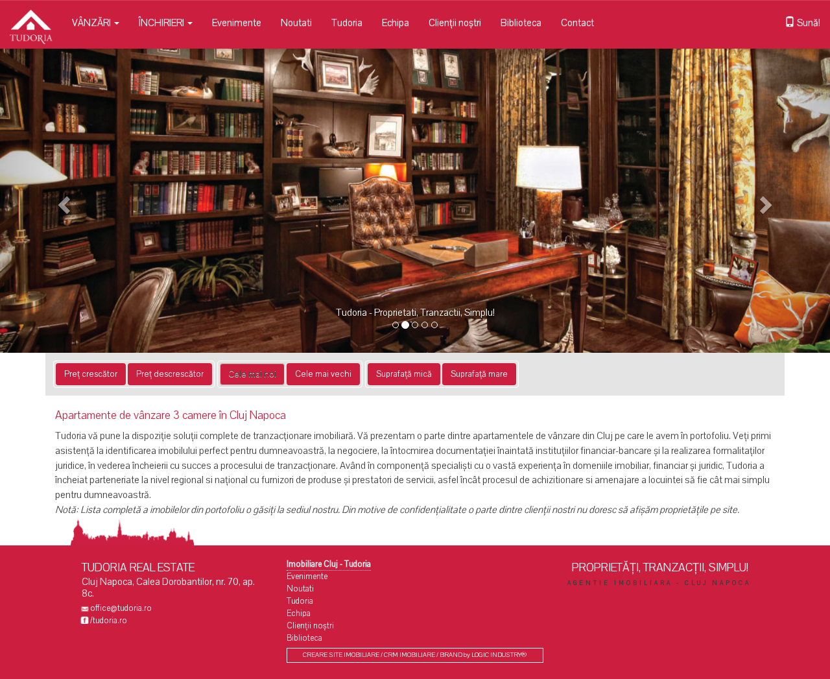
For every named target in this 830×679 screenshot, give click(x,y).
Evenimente (236, 22)
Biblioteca (521, 22)
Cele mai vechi (323, 374)
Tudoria (346, 22)
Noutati (296, 22)
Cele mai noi (252, 374)
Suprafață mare (479, 374)
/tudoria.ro (108, 620)
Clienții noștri (455, 22)
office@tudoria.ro (121, 608)
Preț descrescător (170, 374)
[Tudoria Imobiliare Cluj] (31, 16)
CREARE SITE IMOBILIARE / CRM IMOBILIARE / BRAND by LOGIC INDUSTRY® (415, 655)
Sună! (807, 22)
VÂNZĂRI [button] (92, 22)
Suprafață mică (404, 374)
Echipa (395, 22)
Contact (577, 22)
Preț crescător (90, 374)
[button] (62, 201)
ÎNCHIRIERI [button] (162, 22)
